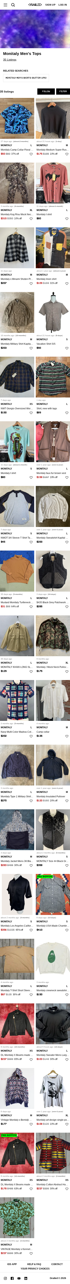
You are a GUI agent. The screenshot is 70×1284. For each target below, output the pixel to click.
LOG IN (63, 4)
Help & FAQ (34, 1264)
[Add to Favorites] (31, 154)
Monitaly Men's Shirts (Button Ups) (26, 78)
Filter (63, 92)
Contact (57, 1264)
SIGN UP (50, 4)
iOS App (12, 1264)
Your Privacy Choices (35, 1268)
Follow (46, 92)
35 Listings (9, 59)
